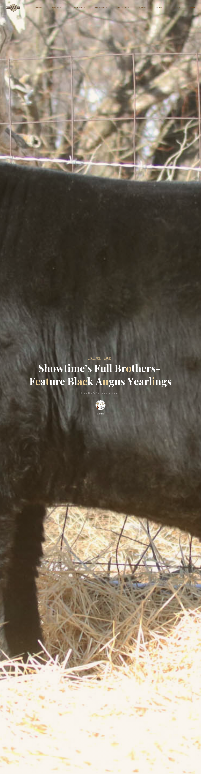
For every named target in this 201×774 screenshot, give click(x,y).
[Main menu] (192, 7)
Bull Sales (94, 357)
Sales (107, 357)
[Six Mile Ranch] (13, 7)
